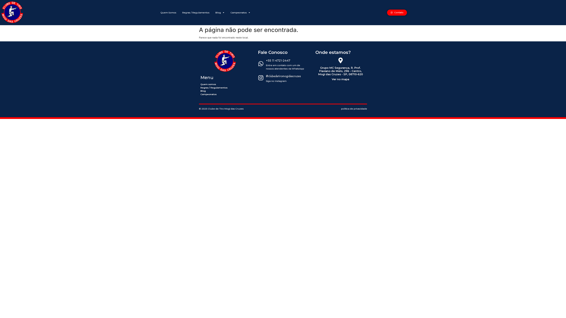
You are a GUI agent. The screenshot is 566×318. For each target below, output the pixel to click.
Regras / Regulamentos (195, 12)
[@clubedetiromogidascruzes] (261, 78)
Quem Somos (168, 12)
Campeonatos (239, 12)
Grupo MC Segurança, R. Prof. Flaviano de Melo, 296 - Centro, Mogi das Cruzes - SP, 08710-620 (340, 71)
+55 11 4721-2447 (278, 60)
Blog (218, 12)
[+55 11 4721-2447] (261, 64)
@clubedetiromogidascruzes (283, 76)
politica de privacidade (354, 108)
